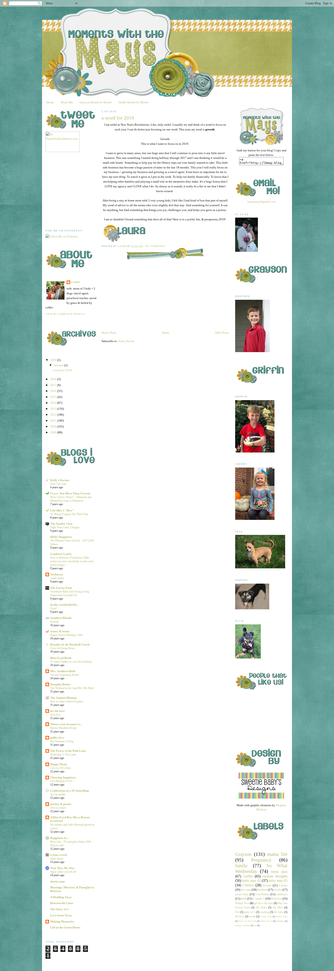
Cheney (248, 885)
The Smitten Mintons (63, 697)
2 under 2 (258, 898)
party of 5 (249, 912)
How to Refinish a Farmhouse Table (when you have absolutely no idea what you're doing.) (71, 561)
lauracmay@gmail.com (261, 201)
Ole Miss (277, 907)
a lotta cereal (58, 855)
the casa (246, 889)
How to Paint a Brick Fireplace (66, 701)
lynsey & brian (59, 631)
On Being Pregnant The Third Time (69, 514)
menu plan (279, 872)
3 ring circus (266, 916)
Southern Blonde (61, 618)
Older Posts (222, 332)
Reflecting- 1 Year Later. (63, 754)
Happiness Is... (59, 838)
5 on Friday (262, 894)
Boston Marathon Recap (63, 728)
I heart (283, 885)
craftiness (281, 894)
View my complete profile (65, 314)
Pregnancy (261, 859)
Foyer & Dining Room (62, 648)
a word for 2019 (62, 370)
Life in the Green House (65, 927)
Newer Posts (109, 332)
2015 (53, 397)
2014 (53, 402)
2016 (53, 391)
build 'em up (266, 921)
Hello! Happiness (61, 537)
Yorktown (56, 574)
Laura (75, 282)
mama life (277, 854)
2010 (53, 426)
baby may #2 (251, 880)
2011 (53, 420)
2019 (53, 360)
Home (50, 102)
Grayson (243, 854)
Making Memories (62, 921)
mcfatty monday (242, 925)
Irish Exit (55, 714)
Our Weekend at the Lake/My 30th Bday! (72, 688)
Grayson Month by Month (96, 102)
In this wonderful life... (64, 604)
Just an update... (58, 794)
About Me (66, 102)
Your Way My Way (62, 868)
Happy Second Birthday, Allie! (66, 635)
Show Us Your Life (247, 921)
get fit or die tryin (263, 903)
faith (244, 898)
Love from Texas (61, 915)
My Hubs (261, 907)
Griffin (248, 876)
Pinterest (276, 898)
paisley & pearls (60, 804)
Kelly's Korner (60, 480)
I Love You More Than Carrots (70, 493)
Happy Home (58, 764)
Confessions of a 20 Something (69, 790)
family (241, 865)
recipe (252, 916)
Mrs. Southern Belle (63, 671)
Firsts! (53, 608)
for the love (57, 711)
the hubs (278, 912)
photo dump (56, 858)
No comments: (156, 246)
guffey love (57, 737)
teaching (264, 912)
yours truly (242, 894)
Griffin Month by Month (134, 102)
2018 (53, 379)
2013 (53, 408)
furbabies (280, 921)
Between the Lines (61, 903)
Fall (237, 912)
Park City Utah (58, 484)
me (255, 925)
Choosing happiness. (63, 777)
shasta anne (57, 881)
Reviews (239, 916)
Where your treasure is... (66, 724)
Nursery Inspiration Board (64, 674)
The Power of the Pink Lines (68, 750)
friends (267, 885)
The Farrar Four (61, 588)
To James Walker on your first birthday (71, 661)
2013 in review (58, 807)
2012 (53, 414)
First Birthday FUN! (61, 781)
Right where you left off (63, 871)
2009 (53, 432)
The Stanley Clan (61, 523)
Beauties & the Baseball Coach (70, 644)
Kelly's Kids (281, 916)
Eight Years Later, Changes (65, 527)
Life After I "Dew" (62, 510)
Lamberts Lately (61, 554)
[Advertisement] (79, 190)
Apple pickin (57, 578)
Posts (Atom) (126, 341)
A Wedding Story (61, 897)
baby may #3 (278, 880)
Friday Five (242, 903)
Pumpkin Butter (60, 684)
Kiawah (54, 621)
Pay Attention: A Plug (61, 741)
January (59, 365)
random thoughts (274, 876)
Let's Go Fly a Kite (60, 768)
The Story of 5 (59, 909)
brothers (262, 889)
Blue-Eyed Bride (61, 658)
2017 (53, 385)
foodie (278, 889)
